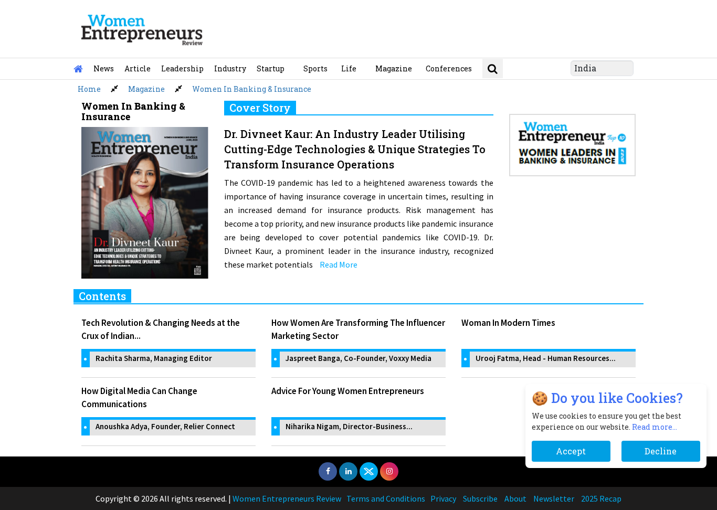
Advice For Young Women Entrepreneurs (347, 391)
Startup (270, 68)
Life (348, 68)
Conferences (449, 68)
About (515, 498)
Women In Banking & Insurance (251, 89)
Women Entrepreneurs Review (287, 498)
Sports (315, 68)
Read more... (654, 427)
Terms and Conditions (385, 498)
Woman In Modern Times (508, 322)
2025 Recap (601, 498)
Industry (230, 68)
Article (137, 68)
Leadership (182, 68)
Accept (571, 450)
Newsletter (553, 498)
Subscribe (480, 498)
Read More (338, 264)
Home (89, 89)
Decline (661, 450)
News (103, 68)
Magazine (393, 68)
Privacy (443, 498)
